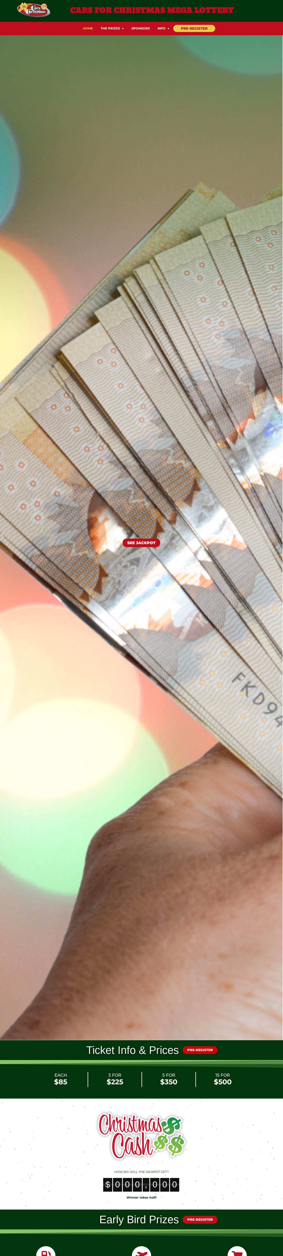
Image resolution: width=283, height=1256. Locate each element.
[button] (2, 534)
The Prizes (110, 28)
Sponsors (140, 28)
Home (88, 28)
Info (161, 28)
